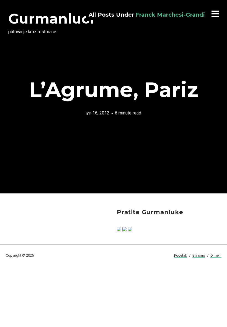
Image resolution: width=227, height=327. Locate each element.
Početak (180, 255)
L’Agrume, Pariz (113, 89)
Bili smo (198, 255)
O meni (215, 255)
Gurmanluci (51, 18)
